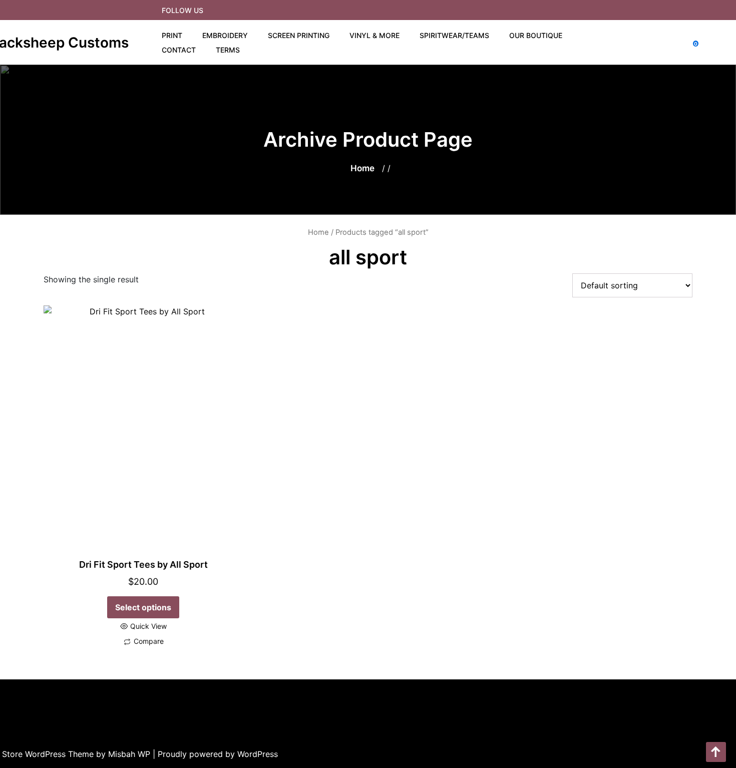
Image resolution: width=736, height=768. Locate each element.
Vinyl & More (374, 35)
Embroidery (225, 35)
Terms (228, 50)
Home (362, 168)
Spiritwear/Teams (454, 35)
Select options (143, 607)
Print (172, 35)
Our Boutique (535, 35)
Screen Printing (298, 35)
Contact (179, 50)
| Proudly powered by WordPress (215, 754)
